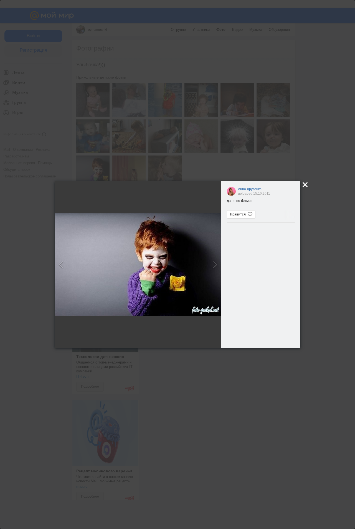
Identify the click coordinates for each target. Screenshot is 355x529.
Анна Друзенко (250, 189)
